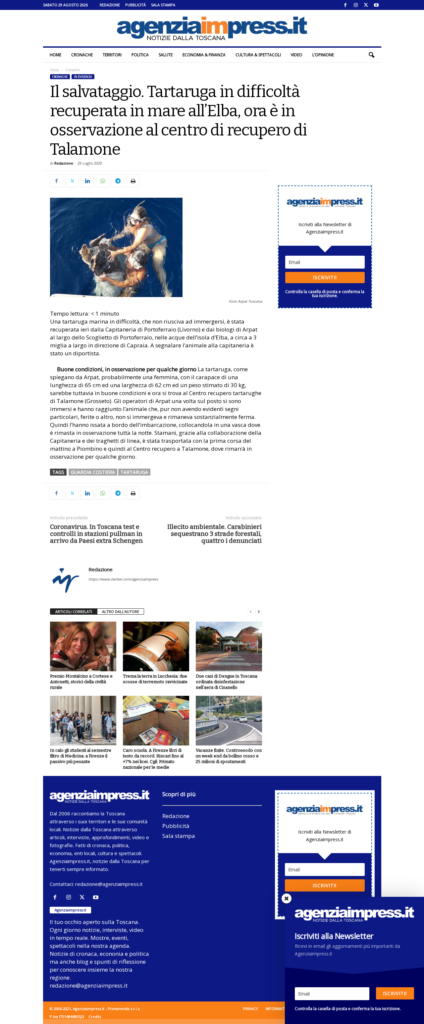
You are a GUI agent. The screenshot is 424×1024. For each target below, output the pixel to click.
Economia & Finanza (204, 55)
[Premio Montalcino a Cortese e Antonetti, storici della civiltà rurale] (83, 646)
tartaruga (134, 472)
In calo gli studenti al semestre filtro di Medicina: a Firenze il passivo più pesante (80, 756)
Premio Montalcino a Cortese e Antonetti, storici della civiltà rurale (81, 682)
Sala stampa (163, 4)
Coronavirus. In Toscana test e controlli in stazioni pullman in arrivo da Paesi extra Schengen (96, 533)
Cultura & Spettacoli (258, 55)
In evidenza (83, 77)
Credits (94, 1016)
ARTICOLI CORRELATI (73, 611)
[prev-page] (250, 611)
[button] (371, 55)
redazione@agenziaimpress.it (109, 884)
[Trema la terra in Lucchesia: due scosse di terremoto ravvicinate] (156, 646)
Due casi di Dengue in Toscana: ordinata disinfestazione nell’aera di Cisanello (227, 682)
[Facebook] (345, 5)
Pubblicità (135, 4)
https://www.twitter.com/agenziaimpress (123, 579)
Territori (112, 55)
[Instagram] (356, 5)
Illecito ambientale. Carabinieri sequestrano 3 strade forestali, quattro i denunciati (214, 533)
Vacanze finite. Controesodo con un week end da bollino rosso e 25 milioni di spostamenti (229, 756)
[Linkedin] (87, 180)
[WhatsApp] (102, 180)
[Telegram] (117, 180)
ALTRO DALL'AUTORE (120, 611)
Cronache (82, 55)
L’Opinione (323, 55)
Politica (140, 55)
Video (296, 55)
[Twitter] (366, 5)
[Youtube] (376, 5)
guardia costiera (93, 472)
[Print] (132, 180)
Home (55, 55)
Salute (166, 55)
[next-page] (258, 611)
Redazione (110, 4)
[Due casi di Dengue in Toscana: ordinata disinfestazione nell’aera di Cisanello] (229, 646)
